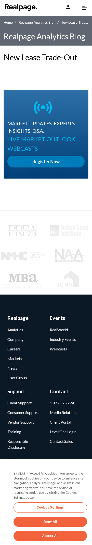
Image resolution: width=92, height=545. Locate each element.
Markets (14, 358)
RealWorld (59, 329)
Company (15, 339)
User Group (17, 377)
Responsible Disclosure (17, 444)
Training (14, 431)
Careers (14, 349)
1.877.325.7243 (63, 402)
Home (8, 22)
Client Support (19, 402)
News (12, 368)
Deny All (50, 522)
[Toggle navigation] (82, 8)
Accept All (50, 536)
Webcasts (58, 349)
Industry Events (63, 339)
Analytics (15, 329)
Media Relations (63, 412)
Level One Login (63, 431)
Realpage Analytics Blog (37, 22)
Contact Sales (61, 441)
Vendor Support (20, 422)
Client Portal (60, 422)
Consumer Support (23, 412)
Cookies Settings (50, 507)
